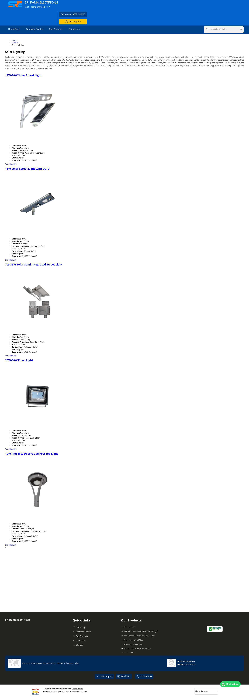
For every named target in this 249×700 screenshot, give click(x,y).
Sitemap (79, 645)
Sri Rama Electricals (41, 4)
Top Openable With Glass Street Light (139, 635)
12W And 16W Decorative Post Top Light (31, 453)
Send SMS (125, 676)
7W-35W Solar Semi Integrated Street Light (33, 264)
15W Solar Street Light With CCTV (27, 168)
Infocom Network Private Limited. (76, 691)
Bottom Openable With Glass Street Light (141, 631)
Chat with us (232, 684)
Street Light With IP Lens (134, 640)
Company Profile (34, 29)
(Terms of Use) (77, 689)
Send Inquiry (74, 21)
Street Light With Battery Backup (137, 648)
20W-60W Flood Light (19, 360)
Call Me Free (146, 676)
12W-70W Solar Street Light (23, 75)
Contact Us (74, 29)
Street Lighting (130, 627)
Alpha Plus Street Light (133, 644)
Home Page (14, 29)
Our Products (56, 29)
